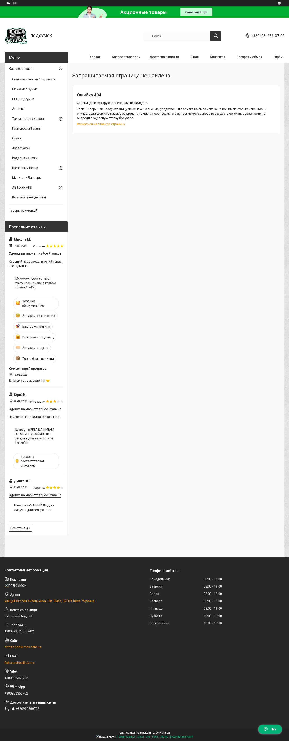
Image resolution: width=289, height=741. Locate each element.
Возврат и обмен (249, 57)
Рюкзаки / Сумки (24, 89)
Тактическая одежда (28, 119)
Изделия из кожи (24, 158)
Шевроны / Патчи (25, 168)
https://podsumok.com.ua (23, 647)
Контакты (217, 57)
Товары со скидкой (23, 210)
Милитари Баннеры (26, 177)
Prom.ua (164, 732)
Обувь (16, 138)
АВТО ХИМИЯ (22, 187)
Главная (94, 57)
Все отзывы (19, 528)
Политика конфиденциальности (172, 736)
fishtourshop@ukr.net (20, 662)
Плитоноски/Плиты (26, 128)
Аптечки (18, 109)
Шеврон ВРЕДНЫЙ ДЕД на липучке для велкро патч (34, 508)
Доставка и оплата (164, 57)
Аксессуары (21, 148)
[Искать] (215, 36)
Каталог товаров (125, 57)
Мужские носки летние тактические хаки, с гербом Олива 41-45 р (35, 283)
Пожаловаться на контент (133, 736)
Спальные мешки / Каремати (34, 79)
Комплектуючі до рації (29, 197)
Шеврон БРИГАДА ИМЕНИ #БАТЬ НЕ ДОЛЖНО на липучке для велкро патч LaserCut (34, 436)
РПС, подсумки (23, 99)
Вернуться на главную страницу (101, 124)
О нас (194, 57)
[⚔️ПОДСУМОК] (16, 36)
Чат (273, 729)
